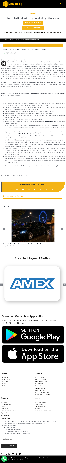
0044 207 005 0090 (10, 427)
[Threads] (40, 189)
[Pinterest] (52, 189)
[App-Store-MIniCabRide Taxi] (33, 345)
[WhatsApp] (29, 189)
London (33, 13)
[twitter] (6, 454)
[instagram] (9, 454)
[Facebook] (5, 189)
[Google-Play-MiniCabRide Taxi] (33, 326)
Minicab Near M (50, 121)
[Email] (58, 189)
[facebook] (2, 454)
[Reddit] (17, 189)
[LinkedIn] (23, 189)
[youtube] (13, 454)
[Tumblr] (46, 189)
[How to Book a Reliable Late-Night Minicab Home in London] (33, 225)
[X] (11, 189)
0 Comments (15, 246)
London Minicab (56, 458)
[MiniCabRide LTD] (12, 1)
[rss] (20, 454)
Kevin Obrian (7, 49)
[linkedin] (16, 454)
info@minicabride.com (10, 425)
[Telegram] (34, 189)
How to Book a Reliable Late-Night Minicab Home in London (22, 244)
